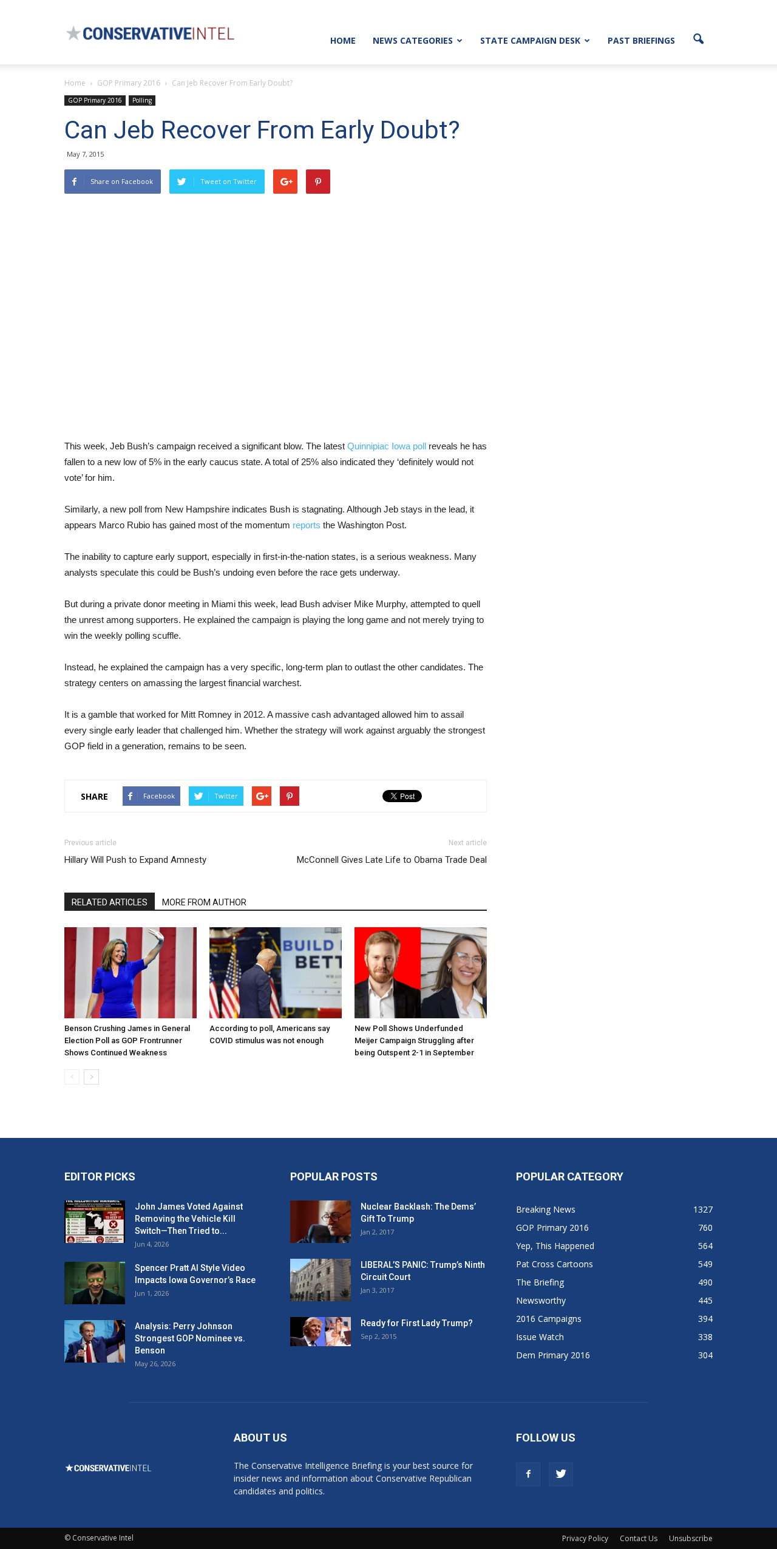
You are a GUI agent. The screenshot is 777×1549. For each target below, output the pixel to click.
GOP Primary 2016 (95, 100)
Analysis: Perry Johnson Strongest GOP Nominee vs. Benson (190, 1338)
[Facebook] (528, 1474)
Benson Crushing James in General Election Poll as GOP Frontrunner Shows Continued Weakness (127, 1040)
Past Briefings (641, 40)
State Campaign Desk (530, 40)
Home (343, 40)
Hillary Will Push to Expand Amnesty (135, 859)
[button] (698, 39)
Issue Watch (540, 1337)
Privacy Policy (585, 1538)
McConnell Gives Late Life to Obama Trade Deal (392, 859)
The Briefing (540, 1282)
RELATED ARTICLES (110, 902)
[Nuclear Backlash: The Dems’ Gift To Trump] (320, 1221)
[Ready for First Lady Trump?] (320, 1331)
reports (307, 525)
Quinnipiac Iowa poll (386, 446)
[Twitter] (561, 1474)
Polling (142, 100)
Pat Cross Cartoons (554, 1264)
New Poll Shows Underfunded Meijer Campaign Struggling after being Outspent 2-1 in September (414, 1040)
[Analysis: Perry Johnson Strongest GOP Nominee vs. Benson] (94, 1341)
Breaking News (545, 1209)
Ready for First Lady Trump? (417, 1323)
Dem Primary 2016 (553, 1355)
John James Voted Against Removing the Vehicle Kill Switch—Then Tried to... (189, 1219)
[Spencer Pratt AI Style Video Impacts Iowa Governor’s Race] (94, 1283)
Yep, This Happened (555, 1245)
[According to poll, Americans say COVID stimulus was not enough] (275, 972)
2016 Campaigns (549, 1318)
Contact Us (638, 1538)
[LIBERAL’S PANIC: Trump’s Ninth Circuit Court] (320, 1280)
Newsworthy (541, 1300)
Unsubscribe (691, 1538)
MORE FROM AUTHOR (204, 902)
